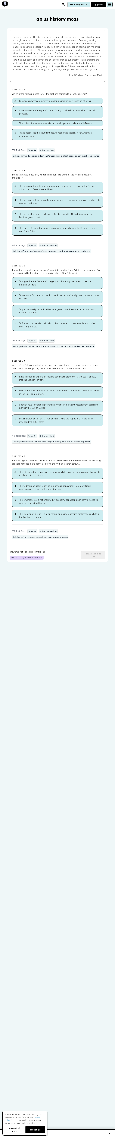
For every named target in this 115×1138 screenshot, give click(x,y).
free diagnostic (78, 4)
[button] (57, 101)
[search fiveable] (63, 4)
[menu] (110, 4)
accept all (35, 1129)
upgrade (98, 4)
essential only (14, 1129)
